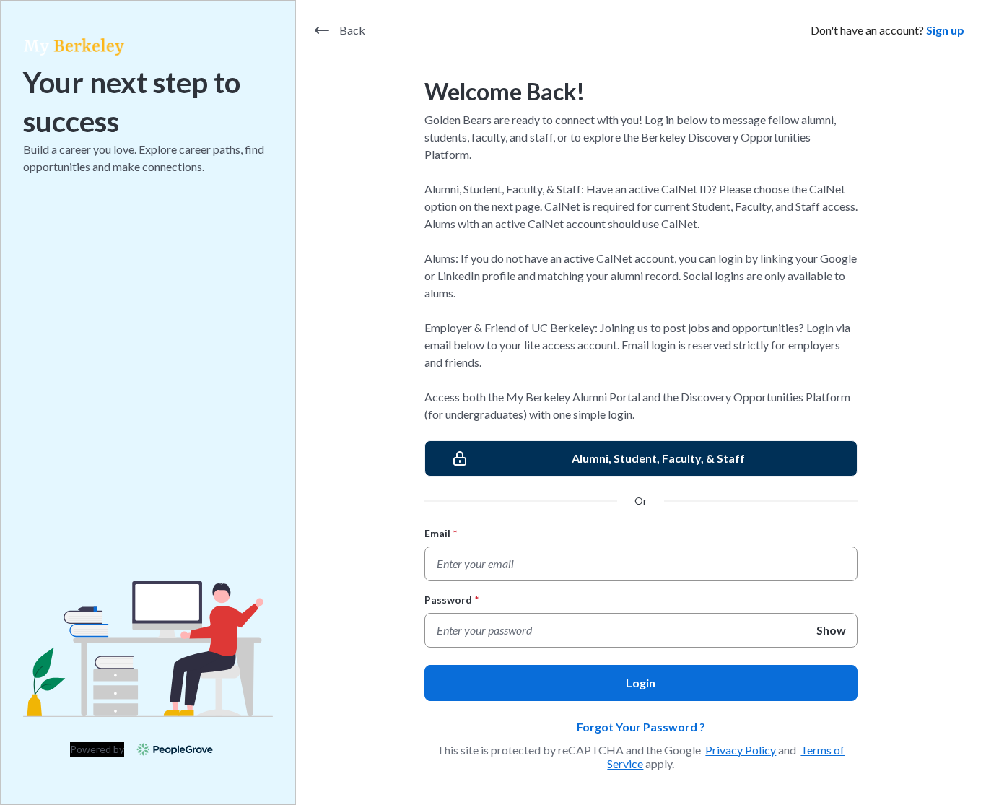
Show (831, 630)
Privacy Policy (740, 750)
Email (440, 533)
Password (451, 599)
